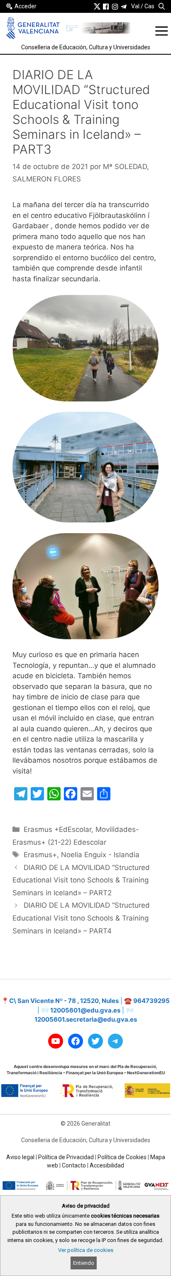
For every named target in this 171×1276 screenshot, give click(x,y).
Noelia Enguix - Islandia (100, 855)
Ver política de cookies (85, 1250)
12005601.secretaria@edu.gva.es (85, 1019)
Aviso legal (20, 1157)
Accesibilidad (107, 1165)
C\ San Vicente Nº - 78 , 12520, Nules (64, 1001)
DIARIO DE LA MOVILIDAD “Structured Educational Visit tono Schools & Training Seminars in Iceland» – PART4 (81, 918)
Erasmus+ (40, 855)
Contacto (74, 1165)
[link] (97, 6)
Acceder (26, 6)
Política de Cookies (122, 1157)
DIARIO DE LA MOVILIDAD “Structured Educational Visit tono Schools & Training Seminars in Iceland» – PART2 (81, 880)
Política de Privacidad (66, 1157)
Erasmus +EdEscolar (57, 829)
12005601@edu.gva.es (85, 1010)
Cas (149, 6)
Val (135, 6)
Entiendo (83, 1263)
